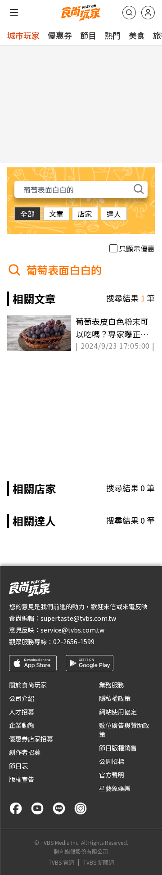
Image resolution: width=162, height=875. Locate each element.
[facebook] (15, 808)
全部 (27, 213)
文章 (56, 213)
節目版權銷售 (118, 747)
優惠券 (60, 35)
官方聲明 (111, 774)
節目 (88, 35)
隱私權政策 (114, 698)
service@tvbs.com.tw (72, 629)
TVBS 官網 (61, 862)
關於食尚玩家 (28, 684)
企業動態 (21, 725)
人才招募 (21, 711)
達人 (114, 213)
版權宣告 (21, 779)
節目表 (18, 765)
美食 (137, 35)
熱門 (112, 35)
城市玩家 (23, 35)
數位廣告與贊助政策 (124, 730)
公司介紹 (21, 698)
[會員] (148, 12)
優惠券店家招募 (31, 738)
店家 (85, 213)
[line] (59, 808)
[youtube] (37, 808)
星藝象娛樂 (114, 788)
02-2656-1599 (73, 641)
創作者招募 (24, 752)
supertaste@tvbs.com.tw (78, 618)
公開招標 (111, 761)
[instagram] (80, 808)
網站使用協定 (118, 711)
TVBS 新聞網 (98, 862)
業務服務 (111, 684)
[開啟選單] (14, 12)
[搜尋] (129, 12)
